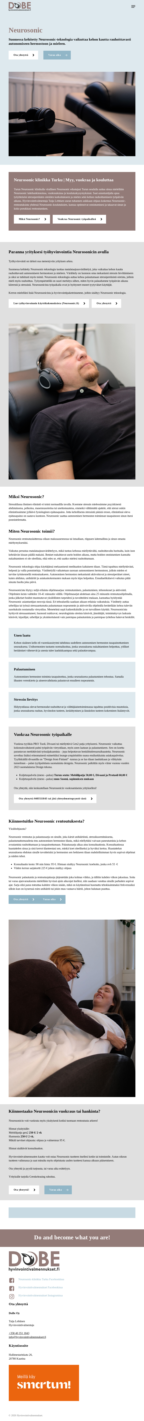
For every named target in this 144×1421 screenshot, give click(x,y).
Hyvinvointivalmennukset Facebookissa (40, 1287)
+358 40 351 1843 (19, 1333)
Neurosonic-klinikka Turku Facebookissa (41, 1279)
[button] (133, 6)
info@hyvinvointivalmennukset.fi (27, 1337)
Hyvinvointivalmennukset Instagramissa (40, 1295)
